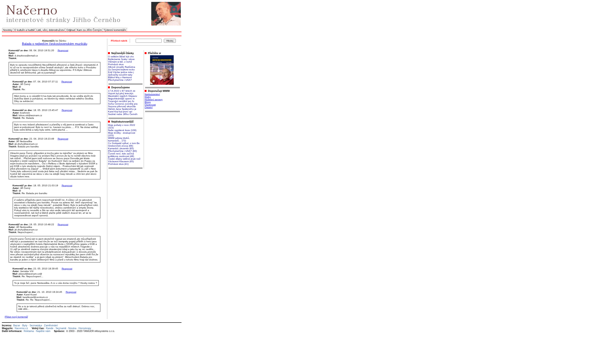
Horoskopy (84, 328)
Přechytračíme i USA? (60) (122, 151)
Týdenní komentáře (115, 30)
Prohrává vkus (116, 64)
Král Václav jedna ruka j (121, 72)
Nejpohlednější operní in (121, 98)
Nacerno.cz (21, 328)
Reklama (29, 331)
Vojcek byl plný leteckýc (121, 93)
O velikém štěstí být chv (121, 56)
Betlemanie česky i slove (121, 59)
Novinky (8, 30)
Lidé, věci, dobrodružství (50, 30)
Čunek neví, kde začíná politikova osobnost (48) (121, 154)
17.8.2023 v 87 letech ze (121, 90)
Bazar (16, 325)
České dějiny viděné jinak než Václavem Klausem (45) (124, 160)
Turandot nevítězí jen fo (121, 101)
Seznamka (36, 325)
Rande (49, 328)
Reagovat (63, 50)
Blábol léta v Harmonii (120, 77)
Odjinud (70, 30)
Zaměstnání (51, 325)
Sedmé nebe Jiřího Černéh (123, 114)
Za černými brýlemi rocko (121, 69)
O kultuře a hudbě (24, 30)
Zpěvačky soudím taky (120, 74)
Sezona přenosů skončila (122, 106)
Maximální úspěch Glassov (122, 96)
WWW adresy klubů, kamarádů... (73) (119, 139)
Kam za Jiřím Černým (89, 30)
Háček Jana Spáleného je (122, 109)
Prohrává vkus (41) (118, 164)
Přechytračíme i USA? (120, 80)
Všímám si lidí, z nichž (120, 61)
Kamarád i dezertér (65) (121, 148)
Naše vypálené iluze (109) (122, 130)
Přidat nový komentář (16, 316)
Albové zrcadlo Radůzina (121, 67)
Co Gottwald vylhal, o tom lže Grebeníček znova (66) (124, 144)
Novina (72, 328)
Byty (24, 325)
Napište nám (43, 331)
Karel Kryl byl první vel (120, 111)
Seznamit (61, 328)
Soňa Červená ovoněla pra (123, 103)
